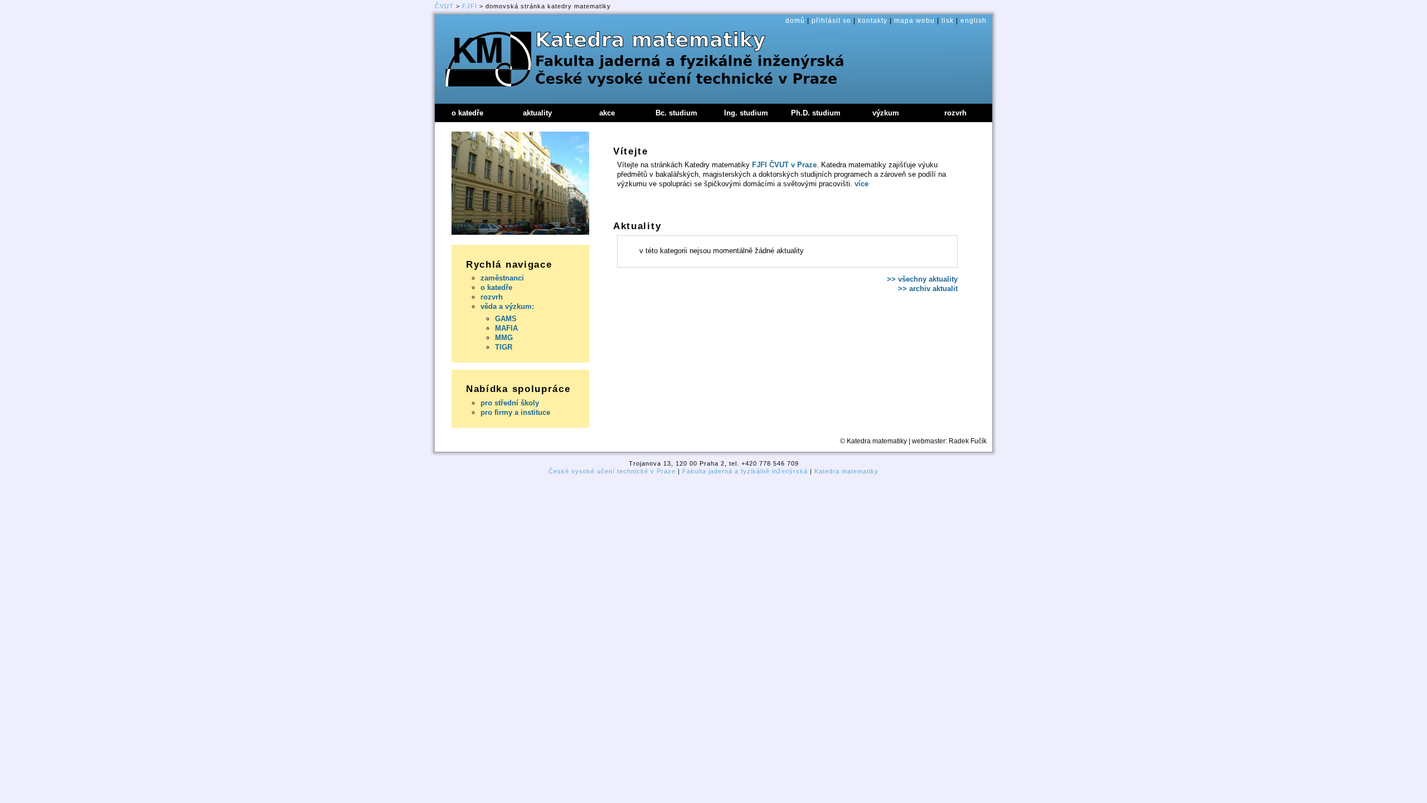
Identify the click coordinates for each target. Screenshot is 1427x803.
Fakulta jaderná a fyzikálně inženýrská (745, 471)
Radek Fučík (968, 441)
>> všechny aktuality (922, 279)
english (973, 20)
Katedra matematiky (846, 471)
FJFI (469, 6)
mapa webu (914, 20)
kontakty (872, 20)
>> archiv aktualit (928, 288)
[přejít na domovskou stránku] (481, 47)
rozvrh (491, 297)
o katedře (496, 287)
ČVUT (444, 6)
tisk (947, 20)
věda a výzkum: (507, 306)
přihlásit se (831, 20)
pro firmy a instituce (515, 412)
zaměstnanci (502, 278)
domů (795, 20)
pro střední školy (509, 403)
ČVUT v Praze (793, 165)
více (861, 184)
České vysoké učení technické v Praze (612, 471)
